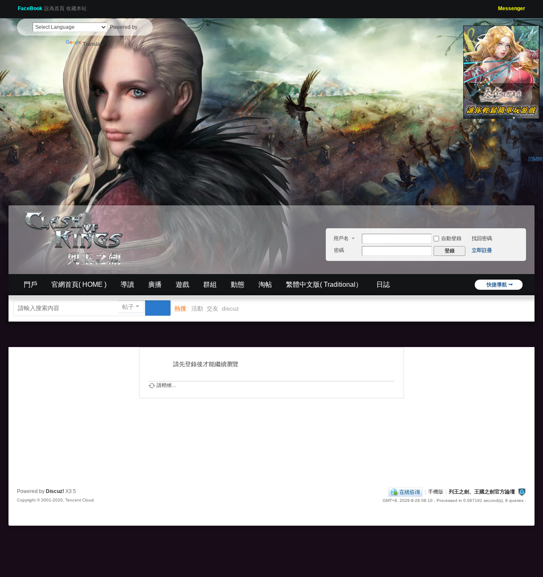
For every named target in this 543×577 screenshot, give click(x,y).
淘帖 (265, 284)
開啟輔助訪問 (495, 6)
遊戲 (182, 284)
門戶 (30, 284)
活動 (197, 308)
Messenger (511, 8)
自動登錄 (451, 238)
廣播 (155, 284)
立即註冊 (482, 250)
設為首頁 (54, 8)
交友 (212, 308)
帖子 (128, 306)
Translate (93, 44)
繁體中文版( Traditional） (324, 284)
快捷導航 (497, 285)
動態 (237, 284)
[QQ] (405, 492)
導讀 (127, 284)
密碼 (339, 250)
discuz (230, 308)
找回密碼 (482, 238)
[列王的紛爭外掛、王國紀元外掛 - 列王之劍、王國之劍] (76, 237)
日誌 (383, 284)
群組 (210, 284)
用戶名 (341, 238)
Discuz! (55, 491)
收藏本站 (76, 8)
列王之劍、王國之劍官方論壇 (482, 492)
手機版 (435, 492)
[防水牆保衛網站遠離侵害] (522, 492)
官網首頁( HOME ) (78, 284)
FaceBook (30, 8)
